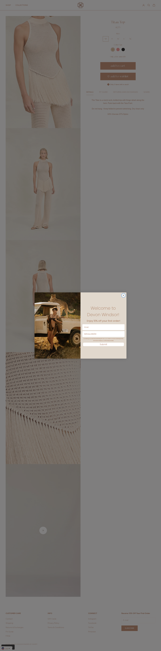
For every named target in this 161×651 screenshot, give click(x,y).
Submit (103, 344)
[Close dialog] (123, 295)
